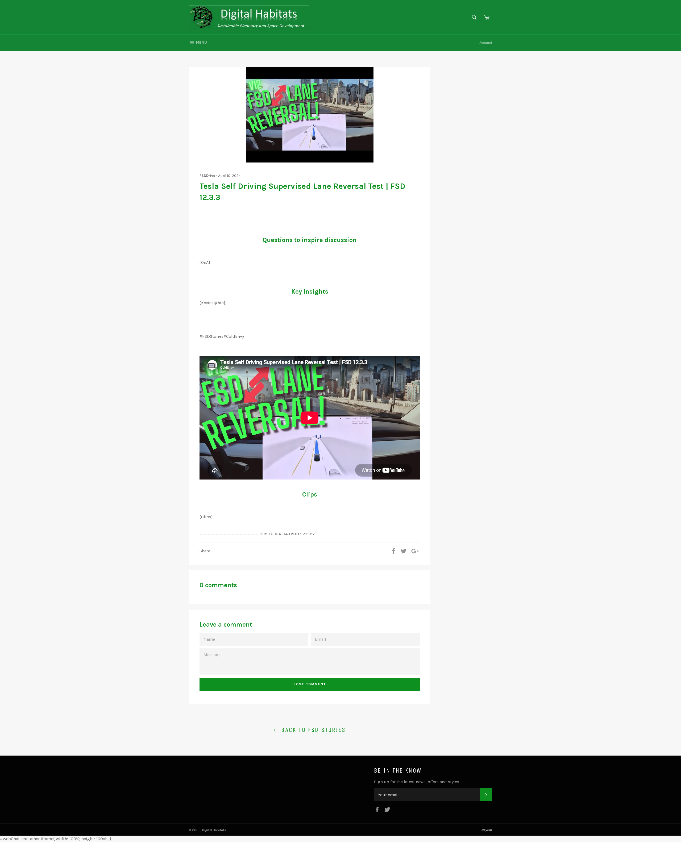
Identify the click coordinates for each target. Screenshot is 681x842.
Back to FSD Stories (312, 729)
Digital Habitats (214, 830)
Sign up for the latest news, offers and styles (416, 781)
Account (485, 43)
